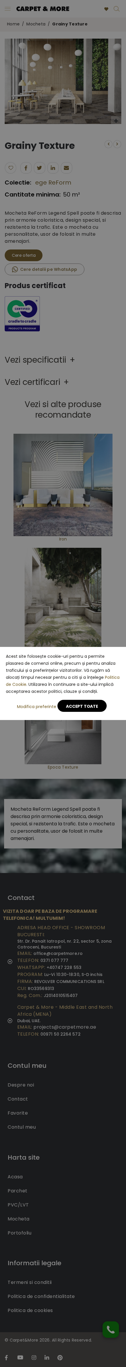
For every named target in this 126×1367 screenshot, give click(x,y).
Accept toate (82, 706)
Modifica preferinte (36, 707)
